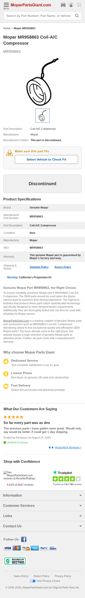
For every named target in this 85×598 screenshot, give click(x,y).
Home (6, 28)
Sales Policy (21, 576)
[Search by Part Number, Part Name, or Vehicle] (77, 15)
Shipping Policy (39, 267)
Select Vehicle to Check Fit (46, 159)
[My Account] (71, 4)
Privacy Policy (63, 576)
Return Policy (62, 267)
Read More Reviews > (68, 447)
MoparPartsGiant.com (16, 320)
